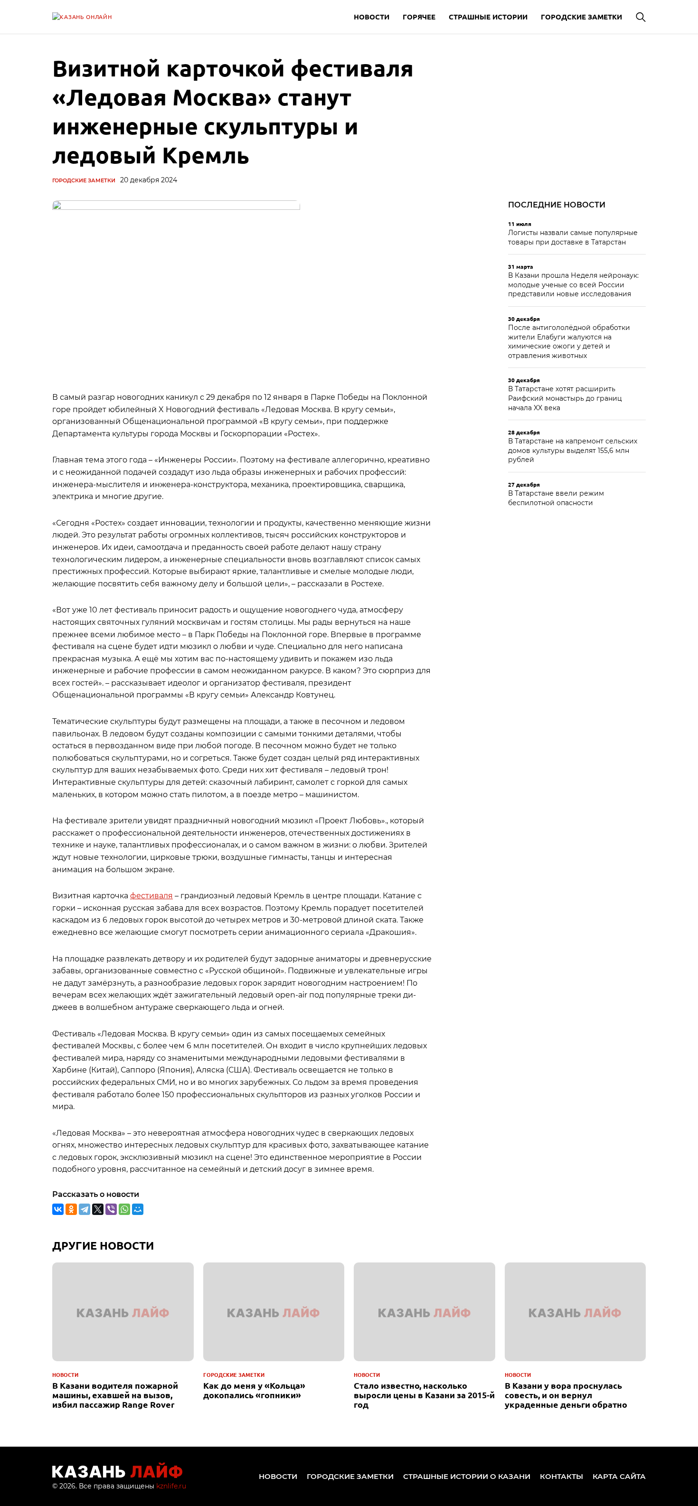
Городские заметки (581, 16)
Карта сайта (619, 1476)
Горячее (419, 16)
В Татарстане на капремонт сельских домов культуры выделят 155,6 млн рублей (572, 450)
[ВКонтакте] (58, 1209)
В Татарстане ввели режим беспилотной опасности (556, 498)
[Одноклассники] (71, 1209)
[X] (98, 1209)
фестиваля (151, 895)
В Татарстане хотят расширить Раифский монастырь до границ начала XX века (565, 398)
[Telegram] (84, 1209)
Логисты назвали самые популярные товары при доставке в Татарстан (573, 237)
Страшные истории (488, 16)
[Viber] (111, 1209)
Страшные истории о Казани (466, 1476)
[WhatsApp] (124, 1209)
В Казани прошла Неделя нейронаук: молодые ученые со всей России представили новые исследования (573, 284)
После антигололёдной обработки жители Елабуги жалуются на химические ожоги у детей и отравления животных (569, 341)
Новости (371, 16)
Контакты (561, 1476)
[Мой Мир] (137, 1209)
